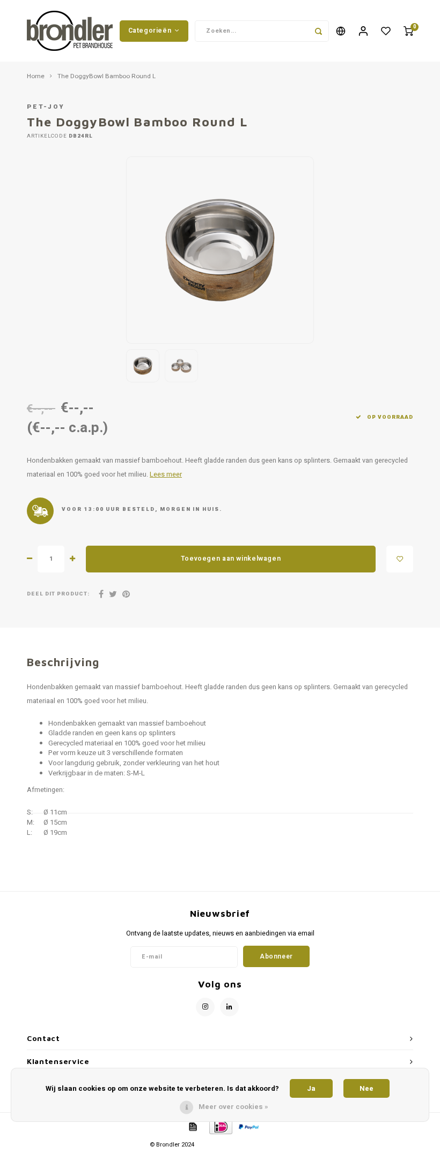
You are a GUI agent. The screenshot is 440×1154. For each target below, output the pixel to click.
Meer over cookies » (233, 1107)
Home (36, 76)
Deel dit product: (58, 594)
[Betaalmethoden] (192, 1126)
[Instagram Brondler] (205, 1007)
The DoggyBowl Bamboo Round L (106, 76)
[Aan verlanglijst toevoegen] (399, 559)
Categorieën (150, 30)
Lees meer (166, 474)
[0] (408, 31)
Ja (311, 1088)
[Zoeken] (318, 31)
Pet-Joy (45, 106)
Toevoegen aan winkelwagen (231, 558)
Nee (366, 1088)
